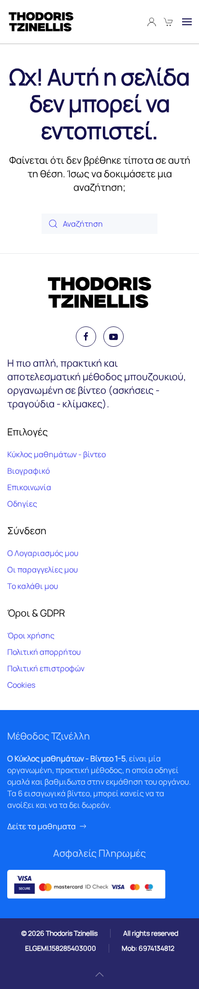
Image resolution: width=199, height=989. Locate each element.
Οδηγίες (22, 503)
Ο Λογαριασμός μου (42, 553)
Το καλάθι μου (32, 586)
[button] (187, 21)
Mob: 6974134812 (148, 948)
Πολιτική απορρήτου (44, 652)
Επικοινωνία (29, 487)
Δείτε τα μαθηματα (41, 826)
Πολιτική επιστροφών (46, 668)
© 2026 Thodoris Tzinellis (59, 933)
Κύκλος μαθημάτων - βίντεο (56, 454)
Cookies (21, 685)
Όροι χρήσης (31, 635)
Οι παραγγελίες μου (42, 569)
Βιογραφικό (28, 470)
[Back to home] (41, 21)
